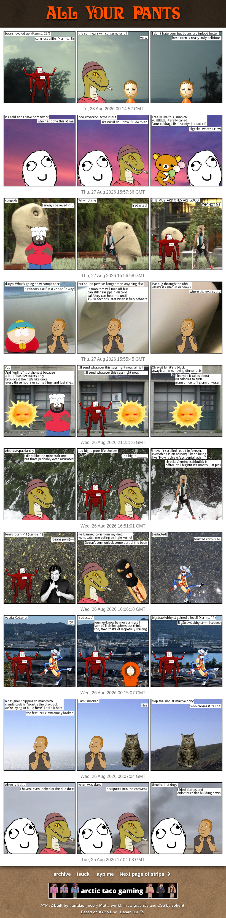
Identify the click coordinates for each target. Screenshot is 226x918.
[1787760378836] (113, 603)
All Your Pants (113, 14)
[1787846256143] (113, 185)
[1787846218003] (113, 269)
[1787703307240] (113, 686)
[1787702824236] (113, 770)
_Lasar (124, 912)
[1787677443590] (113, 853)
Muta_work (109, 905)
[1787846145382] (113, 352)
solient (177, 905)
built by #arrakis (69, 905)
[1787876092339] (113, 102)
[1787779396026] (113, 436)
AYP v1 (105, 912)
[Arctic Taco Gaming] (113, 897)
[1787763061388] (113, 519)
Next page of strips (143, 874)
